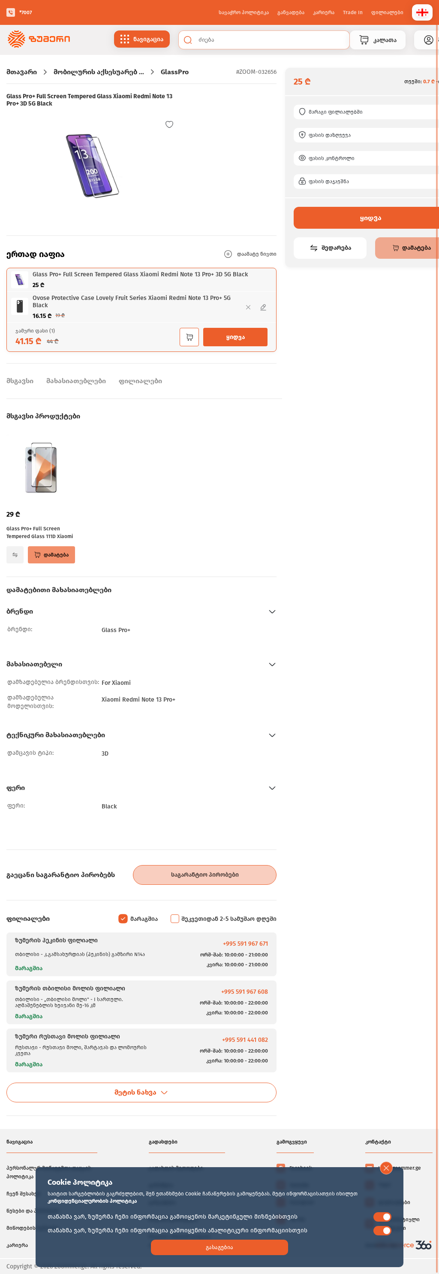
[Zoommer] (38, 39)
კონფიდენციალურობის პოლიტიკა (92, 1201)
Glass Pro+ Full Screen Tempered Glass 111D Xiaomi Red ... (39, 533)
